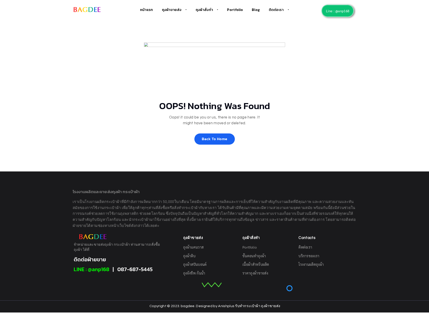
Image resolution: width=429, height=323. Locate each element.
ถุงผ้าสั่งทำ (204, 9)
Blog (256, 9)
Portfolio (235, 9)
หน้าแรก (146, 9)
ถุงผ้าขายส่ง (172, 9)
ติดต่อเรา (276, 9)
